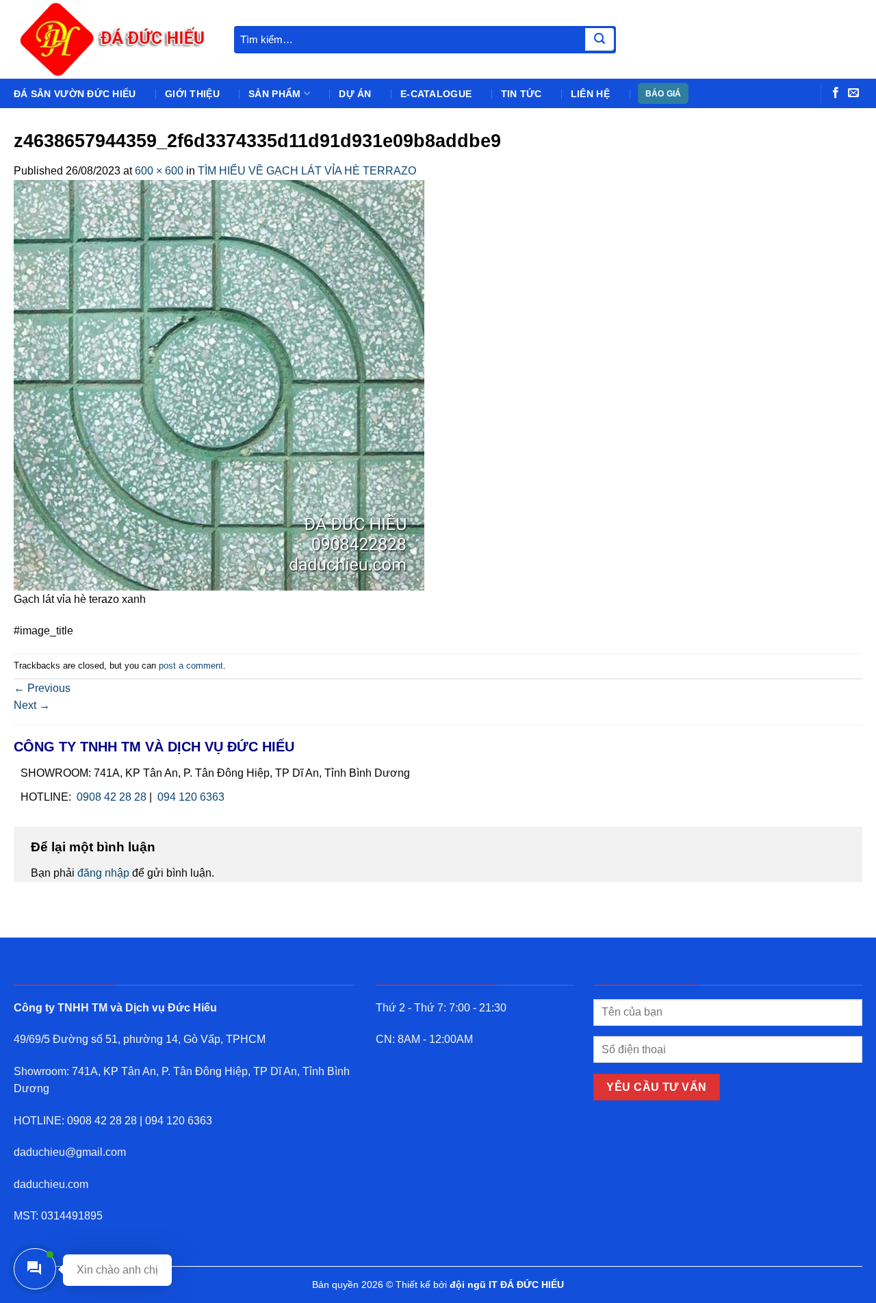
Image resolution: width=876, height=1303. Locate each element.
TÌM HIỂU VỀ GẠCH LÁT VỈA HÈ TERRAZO (307, 171)
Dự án (355, 93)
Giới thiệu (192, 93)
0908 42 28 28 (111, 797)
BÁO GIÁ (663, 94)
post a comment (191, 665)
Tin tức (521, 93)
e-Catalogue (436, 93)
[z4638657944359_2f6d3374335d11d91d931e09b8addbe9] (219, 384)
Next (32, 705)
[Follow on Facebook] (835, 93)
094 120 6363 (190, 797)
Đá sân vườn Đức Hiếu (75, 93)
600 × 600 (159, 171)
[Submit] (599, 39)
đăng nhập (103, 873)
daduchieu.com (51, 1184)
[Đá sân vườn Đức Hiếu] (114, 39)
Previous (42, 688)
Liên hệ (590, 93)
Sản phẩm (274, 93)
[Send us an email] (853, 93)
